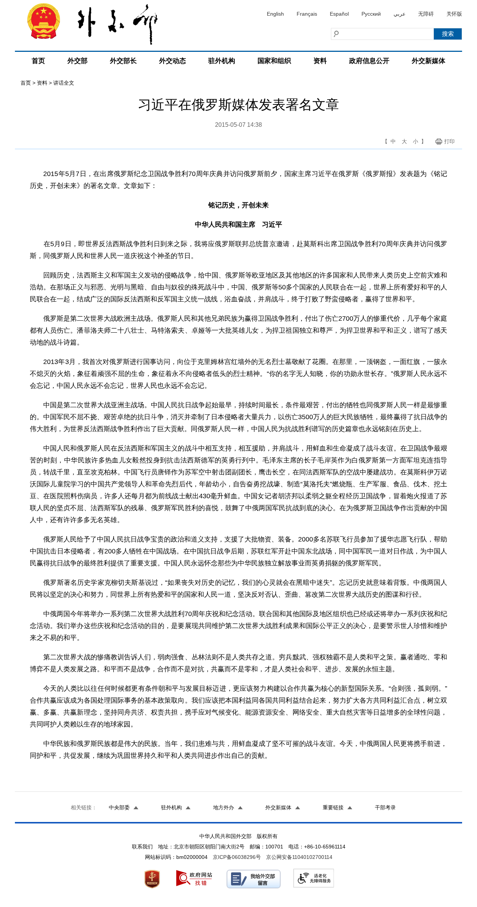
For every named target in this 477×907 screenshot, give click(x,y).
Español (339, 14)
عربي (399, 14)
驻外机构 (221, 61)
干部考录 (385, 807)
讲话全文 (63, 83)
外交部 (77, 61)
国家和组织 (274, 61)
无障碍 (426, 14)
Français (307, 14)
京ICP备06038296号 (237, 857)
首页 (38, 61)
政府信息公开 (369, 61)
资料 (320, 61)
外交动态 (172, 61)
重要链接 (333, 807)
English (275, 14)
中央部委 (119, 807)
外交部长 (123, 61)
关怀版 (454, 14)
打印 (449, 141)
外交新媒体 (428, 61)
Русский (371, 14)
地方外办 (223, 807)
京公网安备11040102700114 (299, 857)
